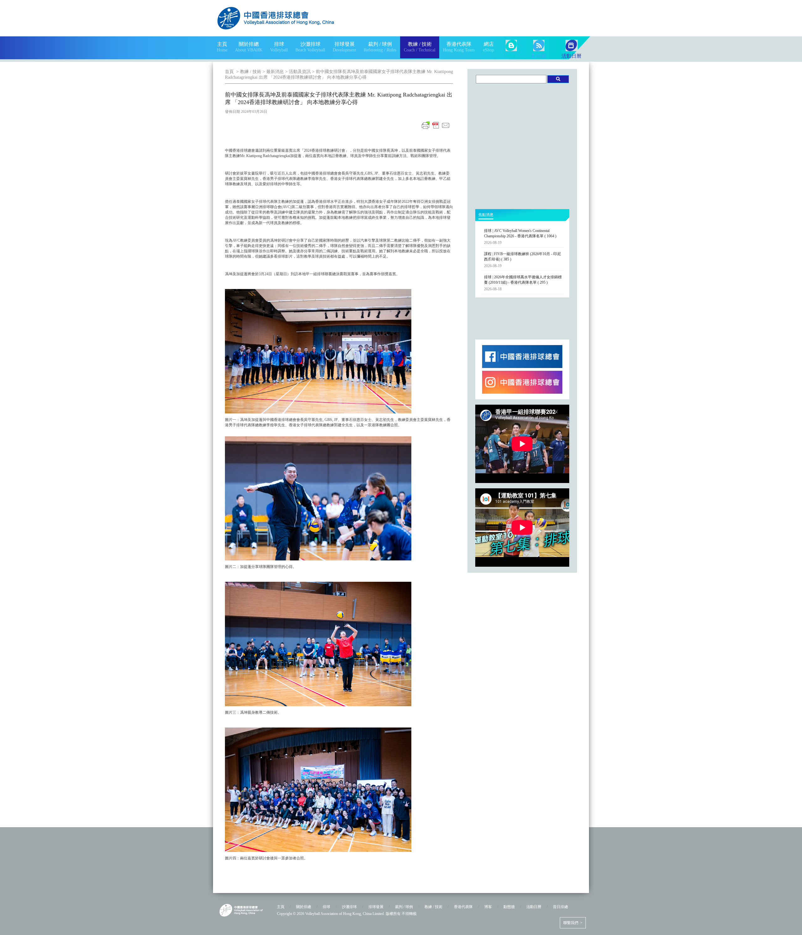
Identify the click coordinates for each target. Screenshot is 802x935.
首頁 (229, 71)
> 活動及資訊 (297, 71)
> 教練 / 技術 (248, 71)
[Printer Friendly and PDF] (436, 129)
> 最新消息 (272, 71)
